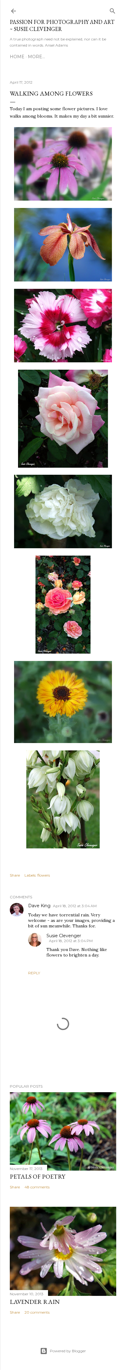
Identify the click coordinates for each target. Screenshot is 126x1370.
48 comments (37, 1187)
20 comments (37, 1312)
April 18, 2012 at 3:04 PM (71, 940)
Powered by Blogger (68, 1351)
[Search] (112, 10)
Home (17, 56)
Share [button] (15, 875)
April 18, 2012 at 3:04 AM (75, 906)
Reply (34, 973)
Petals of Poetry (37, 1176)
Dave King (39, 905)
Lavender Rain (35, 1302)
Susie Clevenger (63, 935)
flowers (43, 875)
